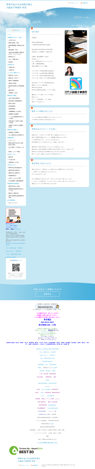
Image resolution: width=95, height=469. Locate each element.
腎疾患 (52, 423)
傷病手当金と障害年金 (14, 173)
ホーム (73, 25)
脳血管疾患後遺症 (43, 383)
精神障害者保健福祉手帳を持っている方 (16, 189)
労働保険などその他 (14, 162)
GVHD (42, 392)
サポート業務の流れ (14, 59)
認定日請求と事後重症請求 (15, 101)
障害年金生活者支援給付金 (15, 167)
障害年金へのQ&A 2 (14, 78)
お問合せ (85, 3)
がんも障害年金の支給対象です (16, 135)
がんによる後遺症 (45, 389)
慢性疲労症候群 (53, 383)
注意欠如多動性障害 (53, 408)
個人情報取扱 (11, 200)
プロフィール (74, 3)
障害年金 (11, 157)
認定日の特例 (12, 103)
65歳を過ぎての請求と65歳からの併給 (16, 121)
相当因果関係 (12, 106)
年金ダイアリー (11, 154)
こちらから (17, 229)
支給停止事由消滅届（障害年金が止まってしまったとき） (16, 53)
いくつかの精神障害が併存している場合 (16, 117)
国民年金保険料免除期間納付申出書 (16, 196)
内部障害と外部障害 (14, 132)
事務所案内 (78, 25)
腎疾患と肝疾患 (12, 83)
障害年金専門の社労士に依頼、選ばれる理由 (16, 143)
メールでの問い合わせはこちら (47, 442)
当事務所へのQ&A (13, 92)
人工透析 (55, 367)
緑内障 (47, 380)
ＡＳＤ (42, 395)
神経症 (53, 370)
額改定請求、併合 (13, 49)
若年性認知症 (50, 395)
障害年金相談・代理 (14, 42)
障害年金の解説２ (12, 129)
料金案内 (11, 62)
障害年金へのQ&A (13, 75)
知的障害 (48, 370)
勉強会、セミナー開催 (14, 151)
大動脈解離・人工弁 (43, 364)
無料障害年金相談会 (13, 183)
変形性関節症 (12, 108)
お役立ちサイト (11, 165)
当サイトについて (13, 202)
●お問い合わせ (12, 40)
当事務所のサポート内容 (14, 37)
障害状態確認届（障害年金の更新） (16, 46)
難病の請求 (11, 90)
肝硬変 (39, 367)
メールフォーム (45, 331)
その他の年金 (12, 159)
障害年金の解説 (11, 95)
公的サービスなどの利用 (15, 178)
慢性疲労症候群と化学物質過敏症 (16, 86)
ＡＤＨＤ (47, 386)
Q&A (8, 254)
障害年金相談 (55, 348)
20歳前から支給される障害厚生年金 (16, 126)
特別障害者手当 (12, 175)
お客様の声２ (12, 67)
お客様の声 (10, 64)
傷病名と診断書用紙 (14, 80)
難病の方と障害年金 (14, 193)
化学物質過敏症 (52, 405)
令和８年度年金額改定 (14, 98)
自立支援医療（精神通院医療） (16, 180)
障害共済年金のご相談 (14, 186)
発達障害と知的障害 (14, 114)
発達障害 (42, 370)
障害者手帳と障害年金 (14, 170)
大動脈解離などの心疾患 (15, 111)
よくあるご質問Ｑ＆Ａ (13, 72)
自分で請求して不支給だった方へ (16, 148)
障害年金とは (12, 56)
